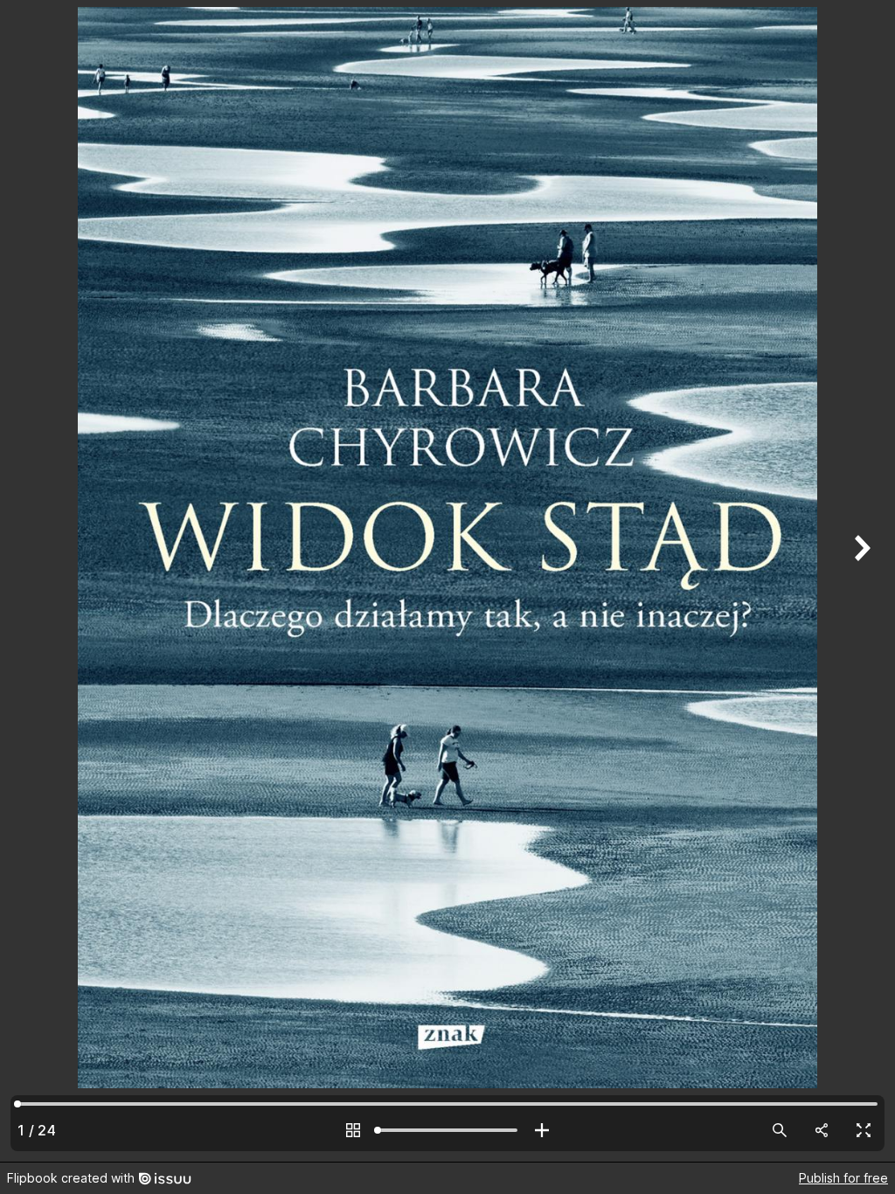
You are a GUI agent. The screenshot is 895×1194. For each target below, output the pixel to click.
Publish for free (843, 1177)
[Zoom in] (541, 1130)
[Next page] (860, 581)
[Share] (821, 1130)
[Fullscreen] (863, 1130)
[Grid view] (353, 1130)
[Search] (779, 1130)
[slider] (447, 1130)
